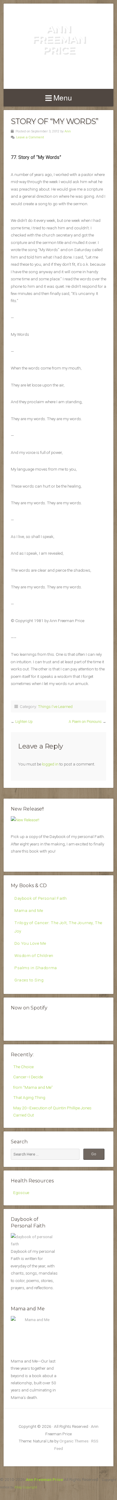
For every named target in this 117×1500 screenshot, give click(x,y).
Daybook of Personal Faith (40, 898)
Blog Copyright (26, 1487)
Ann (67, 131)
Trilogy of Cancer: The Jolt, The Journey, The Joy (58, 926)
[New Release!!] (25, 819)
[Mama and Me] (34, 1336)
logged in (50, 764)
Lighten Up (24, 722)
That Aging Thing (29, 1097)
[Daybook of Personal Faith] (34, 1243)
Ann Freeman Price (59, 39)
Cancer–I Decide (28, 1076)
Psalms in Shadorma (35, 967)
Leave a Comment (30, 137)
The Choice (23, 1066)
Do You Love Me (30, 943)
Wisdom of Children (33, 955)
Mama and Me (28, 910)
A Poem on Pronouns (85, 722)
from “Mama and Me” (33, 1087)
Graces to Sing (29, 980)
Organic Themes (73, 1441)
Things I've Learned (55, 706)
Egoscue (21, 1192)
